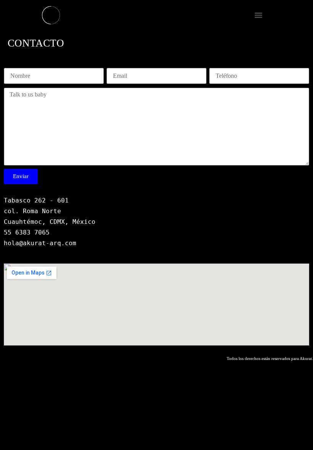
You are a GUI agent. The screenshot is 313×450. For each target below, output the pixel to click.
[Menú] (258, 15)
